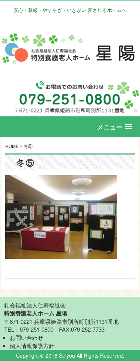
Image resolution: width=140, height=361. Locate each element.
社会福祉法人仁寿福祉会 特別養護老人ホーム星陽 (70, 48)
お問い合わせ (26, 337)
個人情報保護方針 (32, 345)
